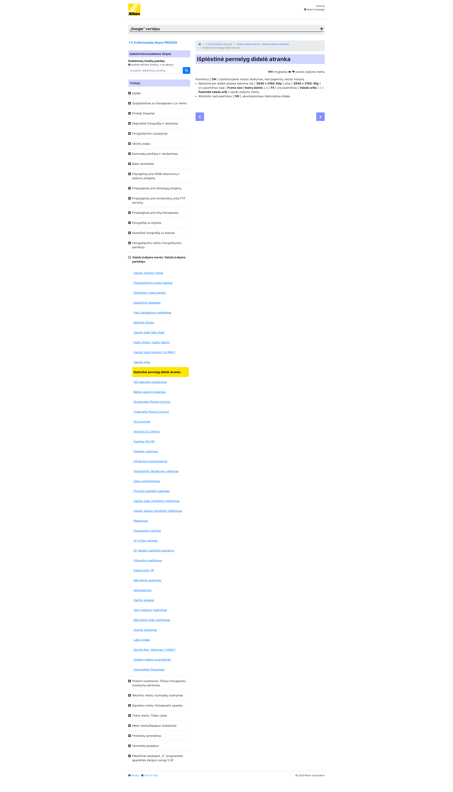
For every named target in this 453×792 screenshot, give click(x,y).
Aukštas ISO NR (144, 441)
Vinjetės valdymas (146, 451)
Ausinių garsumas (145, 630)
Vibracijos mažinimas (148, 560)
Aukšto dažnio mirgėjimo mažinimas (158, 511)
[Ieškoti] (186, 70)
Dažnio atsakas (144, 600)
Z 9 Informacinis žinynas (218, 44)
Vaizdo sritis (142, 362)
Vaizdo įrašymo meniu (148, 273)
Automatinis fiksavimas (149, 669)
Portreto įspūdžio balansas (152, 491)
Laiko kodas (142, 639)
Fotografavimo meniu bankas (153, 283)
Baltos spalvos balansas (150, 392)
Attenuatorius (142, 590)
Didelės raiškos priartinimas (152, 659)
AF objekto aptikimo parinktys (154, 550)
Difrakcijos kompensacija (150, 461)
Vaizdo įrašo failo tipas (149, 332)
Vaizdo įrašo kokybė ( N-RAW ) (154, 352)
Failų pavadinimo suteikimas (152, 312)
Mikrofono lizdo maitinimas (152, 620)
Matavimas (141, 521)
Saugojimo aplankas (147, 302)
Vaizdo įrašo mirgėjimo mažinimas (156, 501)
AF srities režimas (145, 540)
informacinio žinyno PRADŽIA (154, 42)
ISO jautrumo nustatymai (150, 382)
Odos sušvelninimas (147, 481)
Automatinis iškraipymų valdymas (156, 471)
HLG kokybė (142, 421)
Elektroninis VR (144, 570)
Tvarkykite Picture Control (151, 411)
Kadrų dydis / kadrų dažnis (152, 342)
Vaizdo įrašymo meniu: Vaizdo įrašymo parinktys (262, 44)
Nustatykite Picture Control (152, 402)
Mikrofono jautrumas (147, 580)
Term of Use (151, 775)
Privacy (135, 775)
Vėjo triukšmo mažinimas (150, 610)
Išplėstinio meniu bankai (150, 292)
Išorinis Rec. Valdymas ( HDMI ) (155, 649)
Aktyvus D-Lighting (146, 431)
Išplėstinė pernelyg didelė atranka (157, 372)
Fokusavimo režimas (147, 530)
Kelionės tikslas (144, 322)
